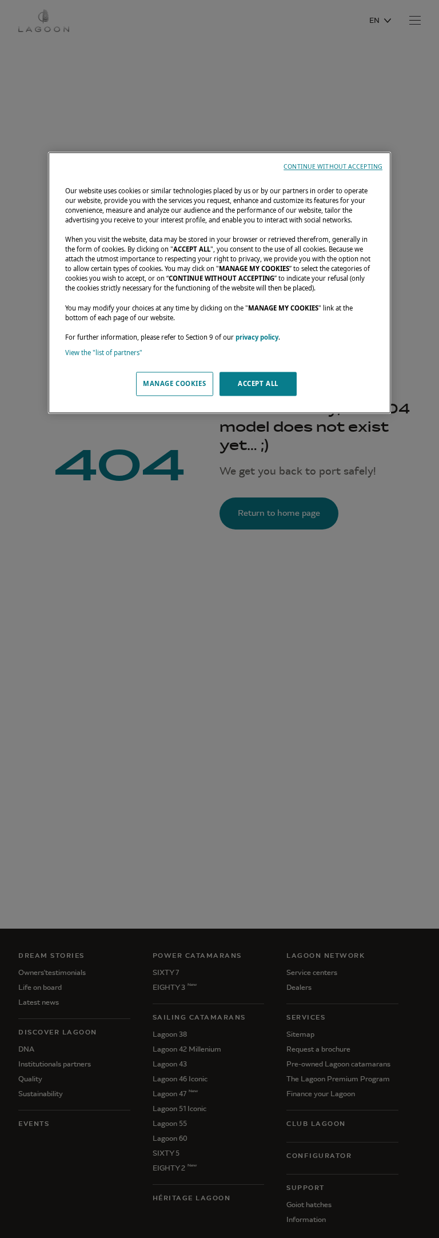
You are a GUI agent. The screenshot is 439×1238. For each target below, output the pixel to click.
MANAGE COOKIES (174, 383)
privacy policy (257, 337)
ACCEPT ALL (258, 383)
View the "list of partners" (103, 352)
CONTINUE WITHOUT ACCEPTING (333, 166)
